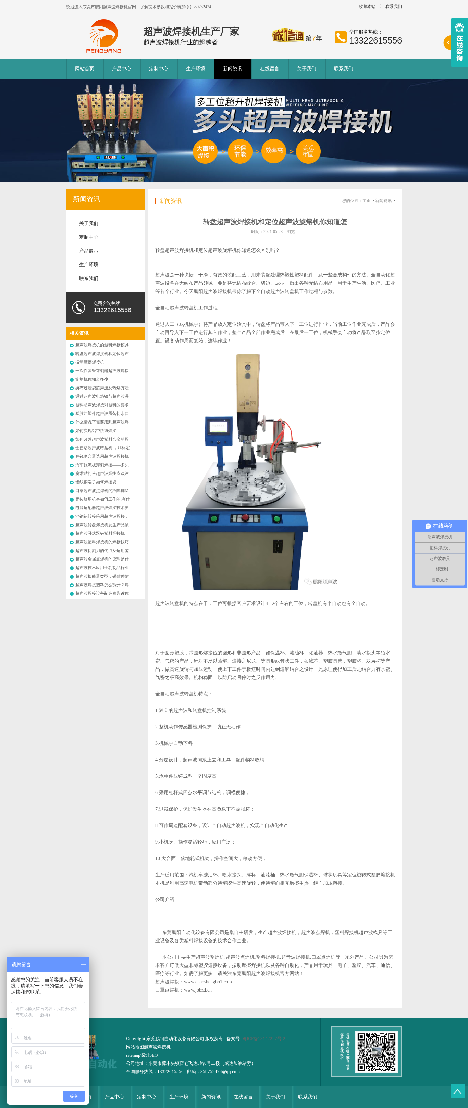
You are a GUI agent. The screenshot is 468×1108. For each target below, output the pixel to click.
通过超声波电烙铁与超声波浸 (102, 396)
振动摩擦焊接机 (89, 362)
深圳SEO (149, 1055)
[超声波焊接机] (105, 36)
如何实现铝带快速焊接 (95, 430)
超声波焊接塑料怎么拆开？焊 (102, 584)
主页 (366, 200)
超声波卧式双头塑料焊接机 (100, 533)
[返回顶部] (458, 1091)
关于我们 (306, 68)
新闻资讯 (232, 68)
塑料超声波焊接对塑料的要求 (102, 405)
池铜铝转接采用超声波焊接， (102, 516)
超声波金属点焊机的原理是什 (102, 559)
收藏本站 (367, 6)
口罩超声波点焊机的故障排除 (102, 490)
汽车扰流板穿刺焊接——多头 (102, 465)
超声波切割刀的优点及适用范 (102, 550)
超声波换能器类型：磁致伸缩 (102, 576)
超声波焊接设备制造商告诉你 (102, 593)
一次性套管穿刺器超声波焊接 (102, 370)
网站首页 (84, 68)
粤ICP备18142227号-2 (263, 1038)
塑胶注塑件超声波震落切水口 (102, 413)
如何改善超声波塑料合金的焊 (102, 439)
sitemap (133, 1055)
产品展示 (88, 251)
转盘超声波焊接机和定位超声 (102, 353)
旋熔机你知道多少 (91, 379)
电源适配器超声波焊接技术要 (102, 507)
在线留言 (269, 68)
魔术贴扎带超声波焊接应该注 (102, 473)
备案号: (234, 1038)
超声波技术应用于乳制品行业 (102, 567)
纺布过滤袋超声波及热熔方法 (102, 387)
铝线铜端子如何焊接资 (95, 482)
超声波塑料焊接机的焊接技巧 (102, 542)
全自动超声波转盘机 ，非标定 (102, 447)
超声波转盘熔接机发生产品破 (102, 524)
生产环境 (195, 68)
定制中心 (158, 68)
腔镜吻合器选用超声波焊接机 (102, 456)
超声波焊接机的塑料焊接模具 (102, 345)
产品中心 (121, 68)
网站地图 (135, 1046)
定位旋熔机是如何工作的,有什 (102, 499)
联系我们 (393, 6)
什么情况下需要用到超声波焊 (102, 422)
